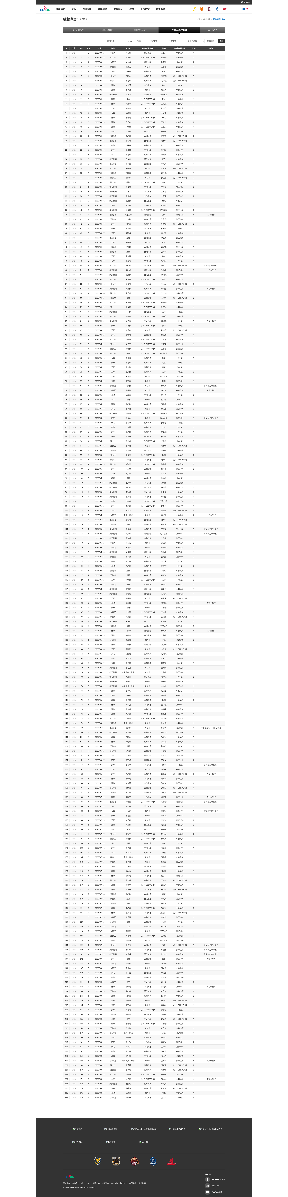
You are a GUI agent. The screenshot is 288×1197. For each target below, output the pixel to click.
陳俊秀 (128, 85)
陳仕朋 (163, 409)
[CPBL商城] (77, 1142)
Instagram (215, 1186)
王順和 (128, 649)
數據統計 (118, 9)
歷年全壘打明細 (219, 19)
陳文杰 (128, 94)
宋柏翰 (128, 404)
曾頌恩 (128, 783)
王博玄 (128, 945)
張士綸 (128, 779)
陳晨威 (128, 53)
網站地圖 (142, 1183)
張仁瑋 (128, 266)
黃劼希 (128, 871)
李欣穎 (163, 589)
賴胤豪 (163, 238)
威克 (128, 899)
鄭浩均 (163, 145)
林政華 (128, 631)
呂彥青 (163, 90)
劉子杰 (128, 321)
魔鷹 (128, 238)
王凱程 (163, 53)
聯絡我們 (75, 1183)
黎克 (164, 71)
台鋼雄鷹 (232, 9)
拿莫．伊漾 (128, 515)
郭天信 (128, 330)
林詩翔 (163, 728)
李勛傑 (128, 201)
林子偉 (128, 312)
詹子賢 (128, 705)
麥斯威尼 (163, 94)
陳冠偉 (163, 321)
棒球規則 (114, 1183)
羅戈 (164, 159)
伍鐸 (164, 312)
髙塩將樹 (163, 913)
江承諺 (163, 474)
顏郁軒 (128, 219)
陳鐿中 (163, 714)
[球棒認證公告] (110, 1129)
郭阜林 (128, 469)
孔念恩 (128, 427)
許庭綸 (128, 714)
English (247, 2)
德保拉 (163, 543)
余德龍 (128, 594)
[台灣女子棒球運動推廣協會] (210, 1129)
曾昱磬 (128, 437)
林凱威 (163, 432)
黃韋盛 (128, 229)
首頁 (198, 19)
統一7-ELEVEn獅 (202, 9)
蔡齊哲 (163, 390)
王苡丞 (128, 511)
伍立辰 (163, 737)
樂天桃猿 (209, 9)
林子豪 (128, 339)
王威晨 (128, 150)
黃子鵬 (163, 58)
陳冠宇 (163, 289)
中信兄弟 (194, 9)
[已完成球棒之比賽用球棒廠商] (144, 1129)
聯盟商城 (160, 9)
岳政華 (128, 395)
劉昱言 (163, 506)
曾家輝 (163, 247)
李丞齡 (128, 293)
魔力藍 (163, 400)
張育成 (128, 81)
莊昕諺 (163, 608)
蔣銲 (164, 85)
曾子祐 (128, 164)
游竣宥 (163, 487)
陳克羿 (163, 1084)
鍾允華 (163, 774)
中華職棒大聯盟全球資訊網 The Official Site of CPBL (45, 9)
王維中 (163, 113)
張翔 (128, 182)
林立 (128, 829)
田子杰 (128, 122)
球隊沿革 (105, 1183)
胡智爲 (163, 136)
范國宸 (128, 71)
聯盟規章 (133, 1183)
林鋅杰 (163, 478)
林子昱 (163, 395)
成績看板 (87, 9)
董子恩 (128, 1037)
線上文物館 (85, 1183)
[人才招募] (144, 1142)
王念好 (128, 367)
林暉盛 (163, 437)
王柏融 (128, 136)
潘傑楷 (128, 210)
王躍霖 (163, 936)
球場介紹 (96, 1183)
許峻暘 (163, 723)
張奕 (164, 381)
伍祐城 (163, 594)
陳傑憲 (128, 316)
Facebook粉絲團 (218, 1179)
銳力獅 (163, 330)
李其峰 (163, 168)
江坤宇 (128, 192)
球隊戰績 (102, 9)
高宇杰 (128, 1047)
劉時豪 (128, 788)
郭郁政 (163, 261)
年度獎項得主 (140, 30)
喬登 (164, 945)
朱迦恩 (128, 118)
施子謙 (163, 108)
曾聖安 (128, 67)
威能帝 (163, 797)
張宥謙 (163, 1065)
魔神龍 (163, 677)
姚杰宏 (163, 792)
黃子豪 (163, 982)
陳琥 (164, 99)
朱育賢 (128, 90)
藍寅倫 (128, 751)
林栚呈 (163, 131)
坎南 (164, 215)
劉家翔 (163, 732)
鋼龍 (164, 182)
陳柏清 (163, 450)
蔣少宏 (128, 474)
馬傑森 (128, 159)
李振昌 (163, 233)
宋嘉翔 (128, 589)
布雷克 (163, 76)
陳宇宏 (163, 316)
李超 (164, 427)
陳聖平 (128, 104)
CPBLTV (244, 9)
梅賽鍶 (163, 62)
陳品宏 (163, 270)
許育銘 (163, 307)
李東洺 (163, 164)
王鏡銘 (163, 880)
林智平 (128, 756)
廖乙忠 (163, 1056)
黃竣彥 (163, 298)
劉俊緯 (128, 108)
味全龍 (225, 9)
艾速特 (163, 293)
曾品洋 (163, 885)
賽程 (73, 9)
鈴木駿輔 (163, 376)
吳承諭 (163, 284)
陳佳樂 (128, 552)
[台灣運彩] (77, 1129)
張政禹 (128, 640)
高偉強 (163, 81)
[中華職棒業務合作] (177, 1129)
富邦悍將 (217, 9)
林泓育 (128, 450)
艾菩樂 (163, 67)
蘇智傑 (128, 58)
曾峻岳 (163, 557)
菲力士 (163, 612)
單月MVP (212, 30)
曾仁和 (163, 561)
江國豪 (163, 150)
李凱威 (128, 178)
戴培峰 (128, 423)
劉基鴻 (128, 113)
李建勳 (163, 751)
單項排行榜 (78, 30)
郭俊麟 (163, 178)
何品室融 (128, 215)
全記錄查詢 (107, 30)
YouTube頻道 (217, 1192)
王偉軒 (163, 1047)
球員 (131, 9)
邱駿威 (163, 760)
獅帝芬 (163, 460)
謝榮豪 (163, 492)
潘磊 (128, 99)
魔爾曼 (163, 483)
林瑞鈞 (128, 617)
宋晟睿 (128, 196)
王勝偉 (128, 289)
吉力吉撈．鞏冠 (128, 672)
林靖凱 (128, 413)
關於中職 (66, 1183)
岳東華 (128, 483)
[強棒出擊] (110, 1142)
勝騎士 (163, 404)
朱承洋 (163, 219)
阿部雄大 (163, 501)
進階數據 (145, 9)
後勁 (164, 640)
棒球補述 (123, 1183)
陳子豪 (128, 820)
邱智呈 (128, 127)
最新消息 (60, 9)
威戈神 (163, 927)
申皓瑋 (128, 566)
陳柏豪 (163, 682)
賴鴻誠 (163, 275)
